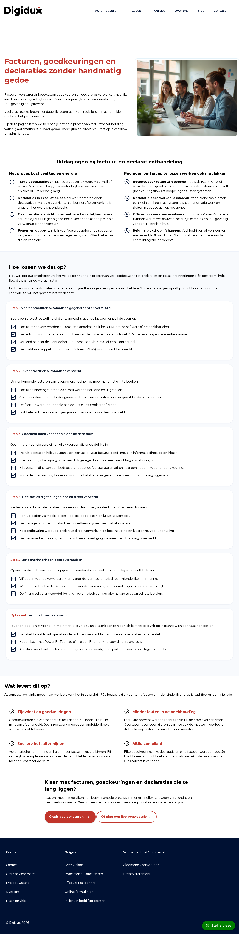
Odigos (159, 11)
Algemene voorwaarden (141, 865)
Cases (136, 11)
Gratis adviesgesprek (66, 816)
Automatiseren (106, 11)
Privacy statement (136, 874)
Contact (219, 11)
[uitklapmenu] (122, 11)
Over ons (181, 11)
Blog (200, 11)
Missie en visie (16, 901)
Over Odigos (74, 865)
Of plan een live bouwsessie (124, 816)
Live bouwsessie (18, 883)
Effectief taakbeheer (80, 883)
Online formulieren (79, 892)
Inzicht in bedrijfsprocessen (85, 901)
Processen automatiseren (84, 874)
